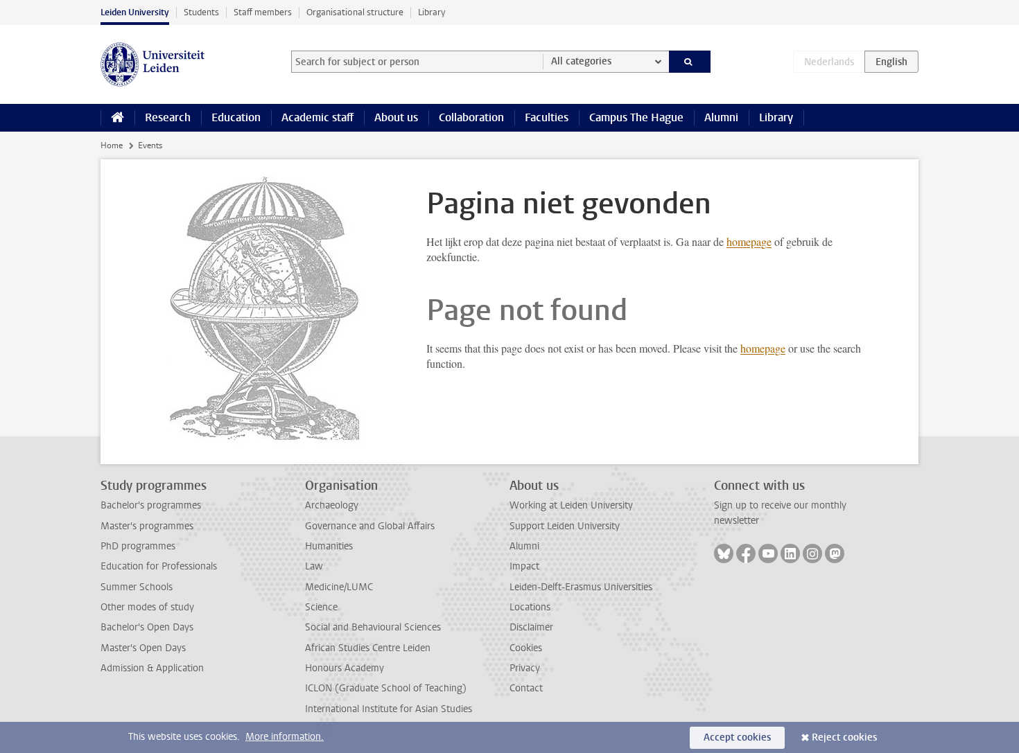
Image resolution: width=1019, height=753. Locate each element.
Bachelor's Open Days (147, 627)
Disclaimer (531, 627)
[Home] (117, 118)
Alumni (721, 117)
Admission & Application (152, 668)
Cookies (525, 648)
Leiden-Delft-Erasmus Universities (580, 587)
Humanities (329, 546)
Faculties (546, 117)
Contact (526, 688)
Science (321, 607)
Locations (529, 607)
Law (314, 566)
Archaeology (331, 505)
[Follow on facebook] (746, 553)
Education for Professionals (159, 566)
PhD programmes (138, 546)
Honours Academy (344, 668)
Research (168, 117)
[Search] (690, 62)
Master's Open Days (143, 648)
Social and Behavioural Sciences (373, 627)
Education (236, 117)
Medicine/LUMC (339, 587)
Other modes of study (147, 607)
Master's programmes (147, 526)
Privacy (524, 668)
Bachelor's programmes (151, 505)
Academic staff (317, 117)
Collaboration (471, 117)
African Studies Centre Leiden (367, 648)
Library (431, 12)
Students (201, 12)
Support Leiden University (564, 526)
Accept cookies (737, 737)
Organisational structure (354, 12)
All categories (581, 61)
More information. (284, 736)
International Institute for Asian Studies (388, 709)
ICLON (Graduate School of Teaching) (386, 688)
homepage (749, 241)
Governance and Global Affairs (370, 526)
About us (396, 117)
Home (112, 145)
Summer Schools (137, 587)
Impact (524, 566)
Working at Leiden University (571, 505)
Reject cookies (844, 737)
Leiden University (135, 12)
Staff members (263, 12)
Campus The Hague (636, 117)
